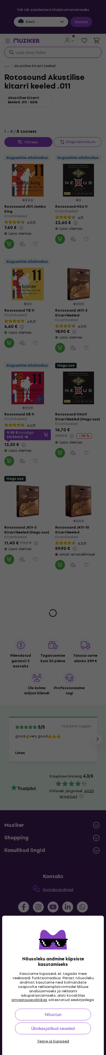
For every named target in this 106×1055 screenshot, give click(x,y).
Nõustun (53, 1014)
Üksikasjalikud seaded (53, 1028)
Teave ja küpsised (53, 1041)
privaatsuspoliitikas (29, 1000)
